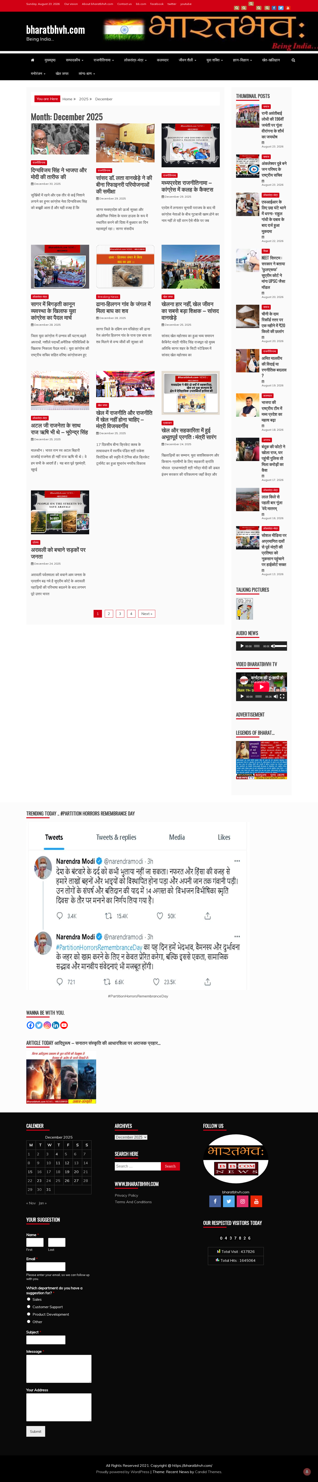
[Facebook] (30, 1025)
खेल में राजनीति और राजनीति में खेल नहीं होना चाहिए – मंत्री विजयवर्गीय (124, 419)
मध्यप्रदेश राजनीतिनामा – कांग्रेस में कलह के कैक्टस (187, 185)
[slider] (280, 645)
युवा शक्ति (213, 60)
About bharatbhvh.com (97, 4)
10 (48, 1162)
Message (35, 1351)
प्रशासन (167, 423)
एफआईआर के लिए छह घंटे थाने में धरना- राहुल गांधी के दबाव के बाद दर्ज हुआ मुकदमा (274, 216)
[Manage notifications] (307, 1471)
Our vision (71, 4)
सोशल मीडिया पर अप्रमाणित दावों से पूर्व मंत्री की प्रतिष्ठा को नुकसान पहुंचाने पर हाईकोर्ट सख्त (274, 549)
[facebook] (215, 1201)
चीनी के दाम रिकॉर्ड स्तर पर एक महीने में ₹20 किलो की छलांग (273, 322)
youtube (186, 4)
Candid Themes (208, 1471)
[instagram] (242, 1201)
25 (58, 1180)
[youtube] (256, 1201)
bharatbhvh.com (55, 29)
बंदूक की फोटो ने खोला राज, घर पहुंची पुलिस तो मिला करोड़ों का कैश (273, 458)
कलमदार (163, 60)
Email (32, 1258)
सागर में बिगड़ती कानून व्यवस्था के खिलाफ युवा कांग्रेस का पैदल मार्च (53, 310)
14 (85, 1162)
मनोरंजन (36, 73)
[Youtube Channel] (64, 1025)
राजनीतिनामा (102, 60)
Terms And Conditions (258, 8)
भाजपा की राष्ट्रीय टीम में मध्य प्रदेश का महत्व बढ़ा (272, 411)
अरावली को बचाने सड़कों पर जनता (58, 552)
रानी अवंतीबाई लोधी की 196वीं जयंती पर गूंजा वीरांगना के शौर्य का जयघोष (273, 125)
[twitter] (229, 1201)
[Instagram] (47, 1025)
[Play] (242, 646)
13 (76, 1162)
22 (30, 1180)
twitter (172, 4)
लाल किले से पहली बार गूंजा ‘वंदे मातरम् (272, 502)
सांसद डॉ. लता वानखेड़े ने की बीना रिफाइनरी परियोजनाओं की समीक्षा (124, 184)
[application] (261, 646)
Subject (33, 1332)
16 (39, 1171)
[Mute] (273, 646)
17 (48, 1171)
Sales (37, 1299)
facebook (156, 4)
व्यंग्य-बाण (85, 73)
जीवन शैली (186, 60)
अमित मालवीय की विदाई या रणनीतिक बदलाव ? (274, 367)
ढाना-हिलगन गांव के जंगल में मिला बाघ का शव (123, 307)
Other (37, 1321)
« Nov (31, 1203)
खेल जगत (62, 73)
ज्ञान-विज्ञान (241, 60)
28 (85, 1180)
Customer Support (48, 1306)
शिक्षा (265, 251)
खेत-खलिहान (271, 60)
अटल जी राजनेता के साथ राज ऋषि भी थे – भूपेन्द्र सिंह (59, 428)
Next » (146, 613)
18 (58, 1171)
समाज (266, 106)
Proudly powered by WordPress (123, 1471)
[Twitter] (39, 1025)
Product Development (51, 1314)
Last (51, 1249)
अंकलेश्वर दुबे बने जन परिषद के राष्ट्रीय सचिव (274, 169)
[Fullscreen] (282, 696)
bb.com (141, 4)
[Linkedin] (55, 1025)
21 (85, 1171)
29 (30, 1189)
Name (32, 1234)
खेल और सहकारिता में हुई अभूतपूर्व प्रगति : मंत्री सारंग (189, 433)
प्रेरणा (36, 542)
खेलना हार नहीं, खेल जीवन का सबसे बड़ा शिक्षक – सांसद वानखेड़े (190, 310)
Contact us (124, 4)
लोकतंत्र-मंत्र (133, 60)
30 (39, 1189)
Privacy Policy (126, 1195)
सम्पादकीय (73, 60)
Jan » (43, 1203)
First (29, 1249)
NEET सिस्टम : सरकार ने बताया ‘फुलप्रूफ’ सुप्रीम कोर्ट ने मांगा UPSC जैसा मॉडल (273, 272)
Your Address (37, 1390)
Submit (35, 1431)
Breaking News (108, 296)
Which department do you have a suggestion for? (54, 1290)
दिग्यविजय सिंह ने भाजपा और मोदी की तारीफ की (59, 173)
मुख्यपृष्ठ (50, 60)
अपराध (266, 440)
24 (48, 1180)
